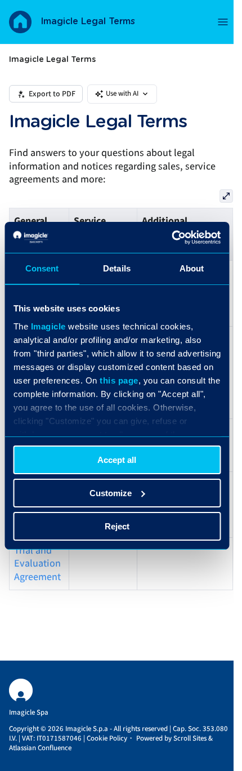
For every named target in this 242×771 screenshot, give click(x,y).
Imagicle (47, 326)
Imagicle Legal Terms (88, 21)
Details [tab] (117, 268)
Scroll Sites (190, 738)
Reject (117, 526)
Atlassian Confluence (40, 748)
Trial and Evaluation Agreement (37, 563)
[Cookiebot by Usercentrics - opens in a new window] (171, 237)
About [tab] (192, 268)
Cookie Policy (107, 738)
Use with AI (122, 93)
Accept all (116, 460)
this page (119, 380)
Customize (110, 493)
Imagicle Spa (28, 712)
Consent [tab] (42, 268)
